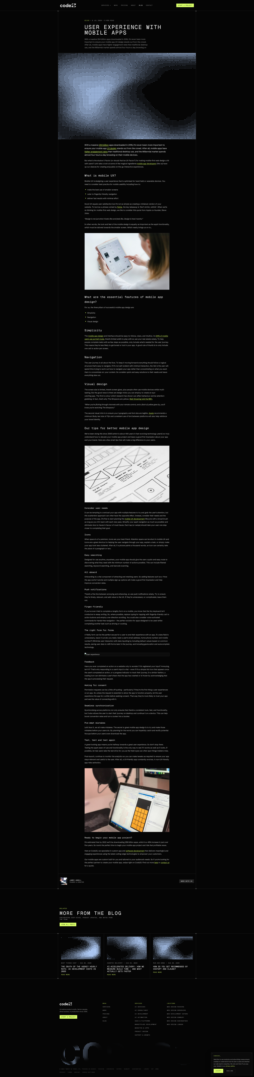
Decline (230, 1071)
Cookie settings (88, 1072)
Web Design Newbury (175, 1017)
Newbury (127, 1069)
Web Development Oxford (177, 1014)
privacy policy (230, 1066)
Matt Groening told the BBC (141, 399)
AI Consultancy (141, 1010)
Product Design (141, 1031)
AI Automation (141, 1017)
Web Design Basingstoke (177, 1021)
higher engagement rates (96, 151)
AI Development (141, 1014)
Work (104, 1010)
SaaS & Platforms (142, 1021)
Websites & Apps (142, 1028)
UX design (111, 148)
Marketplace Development (146, 1024)
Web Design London (175, 1024)
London (146, 1069)
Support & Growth (142, 1035)
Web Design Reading (175, 1007)
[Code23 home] (68, 5)
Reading (101, 1069)
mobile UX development (135, 519)
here (156, 862)
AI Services (140, 1007)
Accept (218, 1071)
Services (106, 1007)
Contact (77, 1072)
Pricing (106, 1014)
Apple (151, 413)
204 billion (104, 145)
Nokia (119, 207)
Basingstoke (136, 1069)
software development (135, 851)
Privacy (62, 1072)
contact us (165, 862)
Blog (104, 1021)
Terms (70, 1072)
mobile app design (95, 336)
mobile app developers (146, 163)
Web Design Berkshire (176, 1010)
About (105, 1017)
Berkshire (110, 1069)
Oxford (119, 1069)
